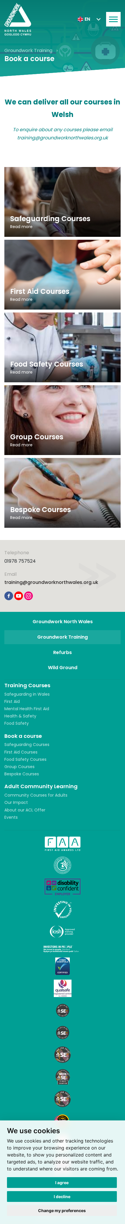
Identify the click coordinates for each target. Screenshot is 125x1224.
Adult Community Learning (41, 786)
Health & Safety (20, 716)
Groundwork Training (28, 50)
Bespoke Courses (21, 774)
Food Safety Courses (25, 759)
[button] (89, 19)
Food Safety (16, 723)
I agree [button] (62, 1182)
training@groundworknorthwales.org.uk (51, 582)
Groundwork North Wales (63, 621)
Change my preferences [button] (62, 1210)
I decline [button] (62, 1196)
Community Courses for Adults (35, 795)
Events (11, 817)
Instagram (28, 595)
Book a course (23, 736)
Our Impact (16, 802)
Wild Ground (62, 667)
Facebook (8, 595)
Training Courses (27, 685)
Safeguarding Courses (26, 744)
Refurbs (62, 652)
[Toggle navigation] (113, 19)
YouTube (18, 595)
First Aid (12, 701)
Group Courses (19, 767)
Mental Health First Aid (26, 709)
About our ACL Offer (24, 810)
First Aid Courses (21, 752)
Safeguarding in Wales (27, 694)
